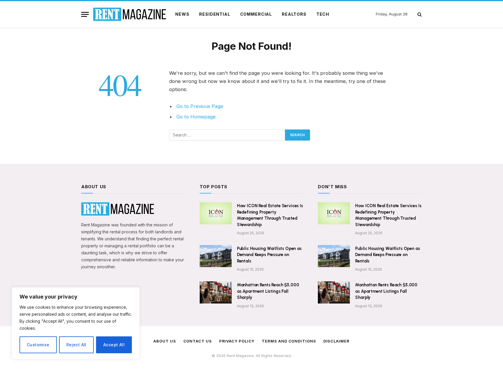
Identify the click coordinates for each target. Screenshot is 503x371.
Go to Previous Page (199, 106)
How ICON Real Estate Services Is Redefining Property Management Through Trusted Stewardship (270, 215)
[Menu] (85, 14)
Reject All (76, 344)
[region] (76, 323)
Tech (322, 14)
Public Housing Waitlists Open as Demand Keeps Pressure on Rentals (269, 255)
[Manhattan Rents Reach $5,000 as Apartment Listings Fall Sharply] (216, 292)
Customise (38, 344)
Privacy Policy (237, 341)
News (182, 14)
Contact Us (197, 341)
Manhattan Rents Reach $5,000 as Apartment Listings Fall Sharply (268, 291)
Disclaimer (336, 341)
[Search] (419, 14)
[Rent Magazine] (129, 14)
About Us (164, 341)
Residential (214, 14)
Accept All (114, 344)
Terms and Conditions (289, 341)
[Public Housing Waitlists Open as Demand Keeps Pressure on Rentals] (216, 256)
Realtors (294, 14)
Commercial (256, 14)
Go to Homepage (196, 117)
